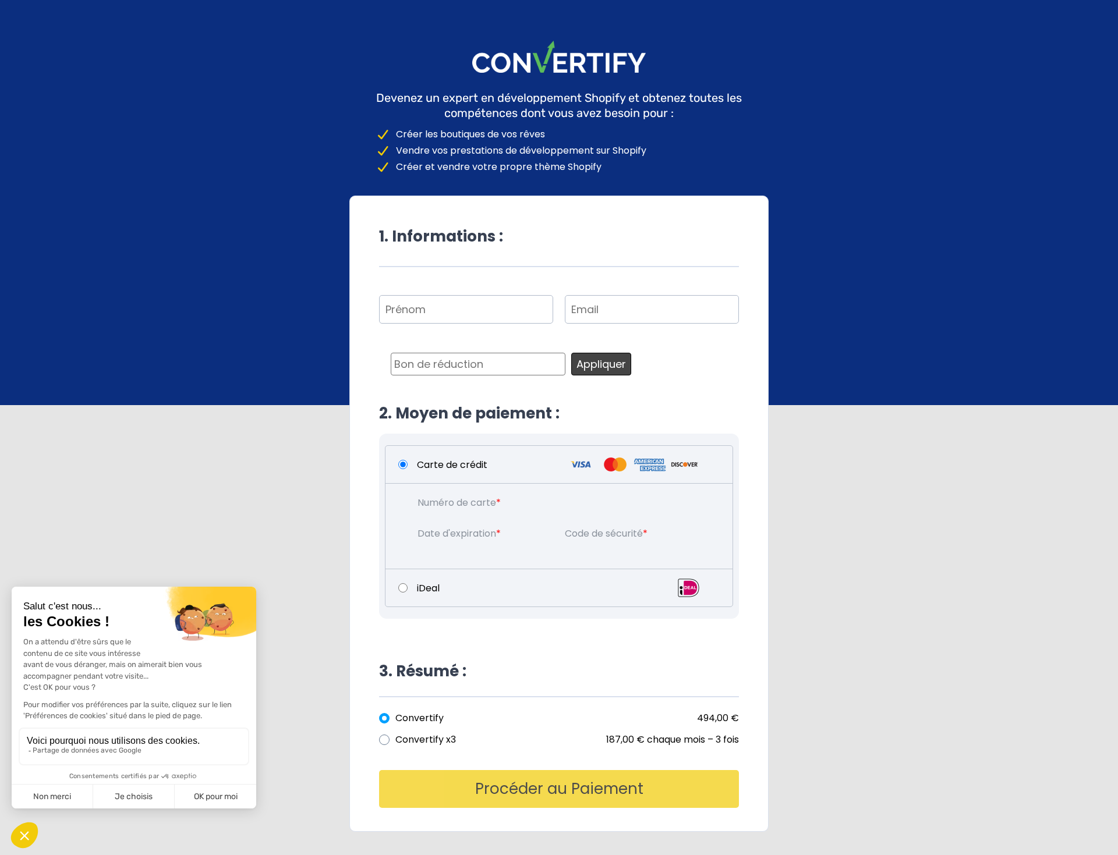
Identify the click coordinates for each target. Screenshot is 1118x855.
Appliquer (601, 364)
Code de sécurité (604, 533)
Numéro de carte (457, 502)
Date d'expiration (457, 533)
